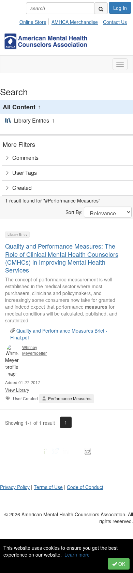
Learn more (77, 554)
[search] (101, 8)
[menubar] (75, 20)
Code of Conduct (85, 487)
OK (121, 563)
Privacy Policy (15, 487)
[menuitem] (35, 20)
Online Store (32, 21)
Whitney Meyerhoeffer (34, 350)
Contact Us (115, 21)
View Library (17, 390)
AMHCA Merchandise (74, 21)
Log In (120, 7)
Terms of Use (48, 487)
